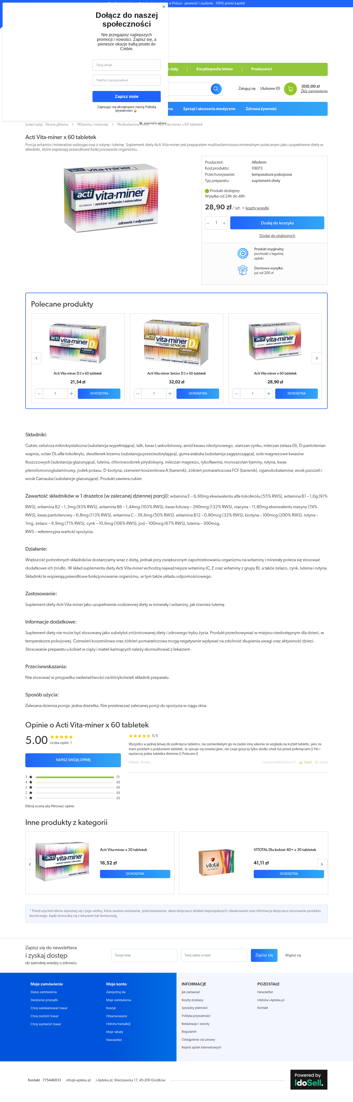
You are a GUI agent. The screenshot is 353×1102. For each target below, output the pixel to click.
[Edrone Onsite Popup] (176, 551)
